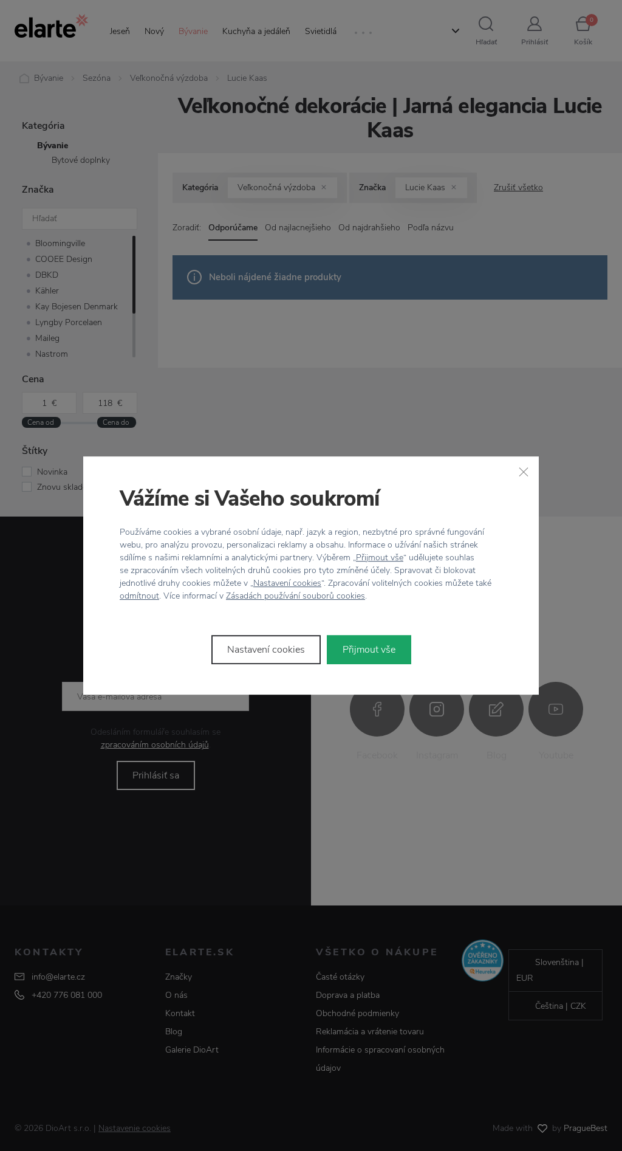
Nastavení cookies (287, 583)
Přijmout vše (379, 557)
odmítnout (139, 596)
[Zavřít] (524, 472)
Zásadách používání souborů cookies (295, 596)
